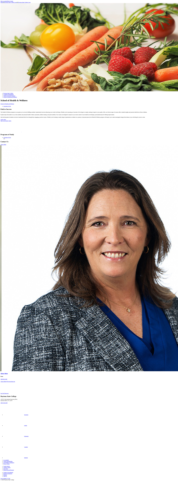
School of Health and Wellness (10, 97)
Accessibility (6, 460)
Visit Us (5, 476)
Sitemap (5, 474)
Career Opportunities (8, 461)
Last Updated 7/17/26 (5, 478)
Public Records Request (8, 470)
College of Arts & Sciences (9, 95)
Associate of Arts (7, 106)
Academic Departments (8, 94)
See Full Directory (5, 393)
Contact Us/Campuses (8, 472)
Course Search (6, 466)
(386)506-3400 (4, 379)
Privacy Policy (6, 463)
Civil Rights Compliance (8, 462)
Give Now (5, 468)
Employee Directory (7, 473)
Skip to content (4, 1)
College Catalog (6, 467)
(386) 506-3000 (4, 403)
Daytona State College (8, 93)
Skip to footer (10, 1)
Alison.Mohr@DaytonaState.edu (8, 381)
